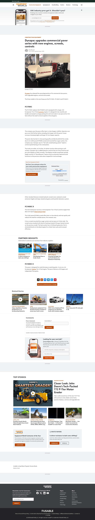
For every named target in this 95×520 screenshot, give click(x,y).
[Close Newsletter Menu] (81, 10)
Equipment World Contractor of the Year (28, 436)
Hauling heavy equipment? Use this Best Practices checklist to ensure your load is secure (38, 309)
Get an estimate (32, 174)
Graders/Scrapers (58, 380)
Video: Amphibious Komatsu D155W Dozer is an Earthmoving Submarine (19, 309)
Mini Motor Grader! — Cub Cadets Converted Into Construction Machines (72, 423)
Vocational (51, 306)
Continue (49, 327)
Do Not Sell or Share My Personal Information (40, 513)
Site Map (48, 515)
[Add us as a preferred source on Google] (41, 279)
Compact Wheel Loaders (37, 419)
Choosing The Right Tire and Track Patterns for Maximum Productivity (54, 258)
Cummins (41, 112)
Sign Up (16, 503)
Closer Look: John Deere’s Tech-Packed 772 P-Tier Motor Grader (66, 388)
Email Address (48, 320)
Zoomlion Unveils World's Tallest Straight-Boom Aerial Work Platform (20, 423)
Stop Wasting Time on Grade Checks (39, 257)
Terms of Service (49, 21)
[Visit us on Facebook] (37, 493)
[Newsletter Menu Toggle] (81, 5)
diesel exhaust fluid (39, 211)
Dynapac (27, 93)
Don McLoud (32, 49)
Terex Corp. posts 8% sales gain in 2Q (74, 308)
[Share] (45, 279)
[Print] (38, 279)
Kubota (34, 269)
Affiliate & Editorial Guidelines (66, 513)
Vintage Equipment (70, 419)
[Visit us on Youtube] (48, 493)
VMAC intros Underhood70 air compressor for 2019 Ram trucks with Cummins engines (56, 309)
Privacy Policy (42, 21)
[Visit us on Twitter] (41, 493)
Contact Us (77, 513)
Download (54, 443)
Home (31, 306)
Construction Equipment (33, 37)
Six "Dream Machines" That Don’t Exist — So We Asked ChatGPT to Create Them (55, 423)
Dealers (68, 306)
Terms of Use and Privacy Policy (50, 20)
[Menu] (13, 5)
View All (64, 443)
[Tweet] (51, 279)
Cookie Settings (55, 513)
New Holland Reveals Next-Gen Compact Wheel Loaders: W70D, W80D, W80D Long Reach (38, 423)
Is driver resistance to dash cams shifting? (24, 257)
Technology (51, 419)
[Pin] (55, 279)
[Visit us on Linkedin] (44, 493)
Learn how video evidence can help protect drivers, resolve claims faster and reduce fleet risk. (64, 438)
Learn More (20, 445)
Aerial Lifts (16, 419)
